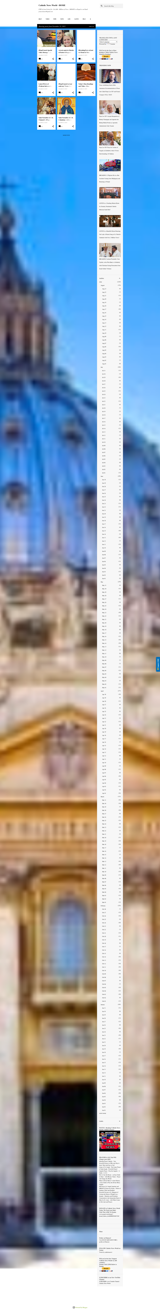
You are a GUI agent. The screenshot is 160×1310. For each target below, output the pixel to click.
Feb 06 (104, 984)
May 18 (104, 629)
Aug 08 (104, 340)
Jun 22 (104, 507)
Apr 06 (104, 776)
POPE (54, 19)
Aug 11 (104, 330)
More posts (66, 135)
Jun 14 (104, 534)
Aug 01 (104, 364)
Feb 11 (104, 967)
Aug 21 (104, 295)
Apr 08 (104, 769)
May (102, 582)
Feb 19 (104, 940)
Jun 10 (104, 548)
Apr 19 (104, 732)
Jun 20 (104, 514)
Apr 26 (104, 708)
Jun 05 (104, 565)
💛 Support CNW (158, 664)
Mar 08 (104, 878)
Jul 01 (103, 473)
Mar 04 (104, 892)
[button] (53, 59)
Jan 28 (104, 1018)
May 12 (104, 650)
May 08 (104, 664)
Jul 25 (103, 391)
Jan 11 (104, 1076)
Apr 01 (104, 793)
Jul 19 (103, 411)
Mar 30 (104, 803)
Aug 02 (104, 360)
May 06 (104, 670)
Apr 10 (104, 762)
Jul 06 (103, 456)
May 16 (104, 636)
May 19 (104, 626)
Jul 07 (103, 452)
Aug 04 (104, 353)
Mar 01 (104, 902)
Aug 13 (104, 323)
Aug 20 (104, 299)
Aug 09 (104, 336)
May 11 (104, 653)
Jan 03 (104, 1103)
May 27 (104, 599)
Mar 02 (104, 899)
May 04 (104, 677)
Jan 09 (104, 1083)
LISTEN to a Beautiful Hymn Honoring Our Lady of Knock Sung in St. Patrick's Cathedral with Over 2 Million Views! (110, 234)
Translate (112, 44)
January (103, 1004)
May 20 (104, 623)
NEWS (62, 19)
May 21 (104, 619)
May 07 (104, 667)
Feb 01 (104, 1001)
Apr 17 (104, 739)
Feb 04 (104, 991)
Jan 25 (104, 1028)
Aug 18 (104, 306)
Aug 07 (104, 343)
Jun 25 (104, 497)
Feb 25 (104, 919)
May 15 (104, 640)
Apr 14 (104, 749)
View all (91, 26)
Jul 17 (103, 418)
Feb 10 (104, 970)
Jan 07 (104, 1090)
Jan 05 (104, 1096)
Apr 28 (104, 701)
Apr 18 (104, 735)
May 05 (104, 674)
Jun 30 (104, 480)
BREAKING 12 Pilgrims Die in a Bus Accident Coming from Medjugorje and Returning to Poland (109, 178)
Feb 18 (104, 943)
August (102, 285)
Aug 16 (104, 312)
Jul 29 (103, 377)
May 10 (104, 657)
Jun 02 (104, 575)
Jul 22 (103, 401)
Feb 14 (104, 957)
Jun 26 (104, 493)
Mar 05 (104, 889)
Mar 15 (104, 854)
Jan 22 (104, 1039)
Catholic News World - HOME (52, 5)
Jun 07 (104, 558)
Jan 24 (104, 1032)
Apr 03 (104, 786)
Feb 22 (104, 929)
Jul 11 (103, 439)
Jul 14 (103, 428)
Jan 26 (104, 1025)
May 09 (104, 660)
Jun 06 (104, 561)
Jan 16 (104, 1059)
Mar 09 (104, 875)
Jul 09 (103, 445)
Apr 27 (104, 704)
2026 (100, 282)
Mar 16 (104, 851)
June (102, 476)
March (102, 797)
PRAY (84, 19)
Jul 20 (103, 408)
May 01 (104, 687)
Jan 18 (104, 1052)
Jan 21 (104, 1042)
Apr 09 (104, 766)
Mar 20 (104, 837)
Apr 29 (104, 698)
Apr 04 (104, 783)
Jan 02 (104, 1107)
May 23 (104, 612)
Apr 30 (104, 694)
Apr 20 (104, 728)
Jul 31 (103, 370)
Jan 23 (104, 1035)
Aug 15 (104, 316)
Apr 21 (104, 725)
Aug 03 (104, 357)
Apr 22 (104, 722)
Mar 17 (104, 848)
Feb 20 (104, 936)
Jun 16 (104, 527)
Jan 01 (104, 1110)
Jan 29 (104, 1015)
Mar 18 (104, 844)
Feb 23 (104, 926)
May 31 (104, 585)
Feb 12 (104, 964)
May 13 (104, 647)
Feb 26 (104, 916)
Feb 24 (104, 923)
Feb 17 (104, 946)
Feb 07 (104, 981)
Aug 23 (104, 289)
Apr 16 (104, 742)
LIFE (69, 19)
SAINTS (76, 19)
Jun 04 (104, 568)
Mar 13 (104, 861)
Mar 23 (104, 827)
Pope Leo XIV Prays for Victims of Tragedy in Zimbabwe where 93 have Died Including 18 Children (109, 150)
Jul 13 (103, 432)
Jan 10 (104, 1079)
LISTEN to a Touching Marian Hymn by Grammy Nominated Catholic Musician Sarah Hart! (109, 206)
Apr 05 (104, 779)
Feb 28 (104, 909)
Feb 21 (104, 933)
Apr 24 (104, 715)
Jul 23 (103, 398)
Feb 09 (104, 974)
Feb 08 (104, 977)
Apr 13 (104, 752)
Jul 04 (103, 462)
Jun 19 (104, 517)
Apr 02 (104, 790)
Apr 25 (104, 711)
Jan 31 (104, 1008)
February (103, 906)
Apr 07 (104, 773)
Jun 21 (104, 510)
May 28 (104, 595)
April (102, 691)
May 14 (104, 643)
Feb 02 (104, 998)
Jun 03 (104, 572)
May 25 (104, 606)
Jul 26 (103, 387)
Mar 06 (104, 885)
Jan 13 (104, 1069)
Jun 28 (104, 486)
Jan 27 (104, 1021)
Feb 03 (104, 994)
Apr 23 (104, 718)
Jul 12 (103, 435)
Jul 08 (103, 449)
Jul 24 (103, 394)
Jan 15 (104, 1062)
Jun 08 (104, 555)
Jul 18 (103, 415)
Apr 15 (104, 745)
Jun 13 (104, 537)
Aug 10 (104, 333)
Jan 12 (104, 1073)
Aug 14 (104, 319)
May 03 (104, 681)
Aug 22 (104, 292)
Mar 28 (104, 810)
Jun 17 (104, 524)
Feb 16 (104, 950)
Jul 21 (103, 405)
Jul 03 (103, 466)
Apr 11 (104, 759)
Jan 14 (104, 1066)
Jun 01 (104, 578)
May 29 (104, 592)
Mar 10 (104, 872)
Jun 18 (104, 520)
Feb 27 (104, 912)
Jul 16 (103, 422)
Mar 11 (104, 868)
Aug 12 (104, 326)
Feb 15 (104, 953)
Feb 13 (104, 960)
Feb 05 (104, 987)
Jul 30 (103, 374)
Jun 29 (104, 483)
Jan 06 (104, 1093)
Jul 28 (103, 381)
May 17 (104, 633)
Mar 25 (104, 820)
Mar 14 (104, 858)
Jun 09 (104, 551)
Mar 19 (104, 841)
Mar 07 (104, 882)
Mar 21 (104, 834)
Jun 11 (104, 544)
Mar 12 (104, 865)
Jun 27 (104, 490)
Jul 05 (103, 459)
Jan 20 (104, 1045)
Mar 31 (104, 800)
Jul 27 (103, 384)
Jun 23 (104, 503)
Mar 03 (104, 895)
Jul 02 (103, 469)
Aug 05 (104, 350)
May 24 (104, 609)
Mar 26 (104, 817)
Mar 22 (104, 831)
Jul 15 (103, 425)
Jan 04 (104, 1100)
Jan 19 (104, 1049)
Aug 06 (104, 347)
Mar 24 (104, 824)
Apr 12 (104, 756)
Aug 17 (104, 309)
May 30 (104, 589)
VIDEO (47, 19)
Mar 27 (104, 814)
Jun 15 (104, 531)
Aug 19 (104, 302)
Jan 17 (104, 1056)
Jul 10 (103, 442)
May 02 (104, 684)
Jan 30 (104, 1011)
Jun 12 (104, 541)
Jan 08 (104, 1086)
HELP (40, 19)
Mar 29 (104, 807)
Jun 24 (104, 500)
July (102, 367)
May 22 (104, 616)
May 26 (104, 602)
